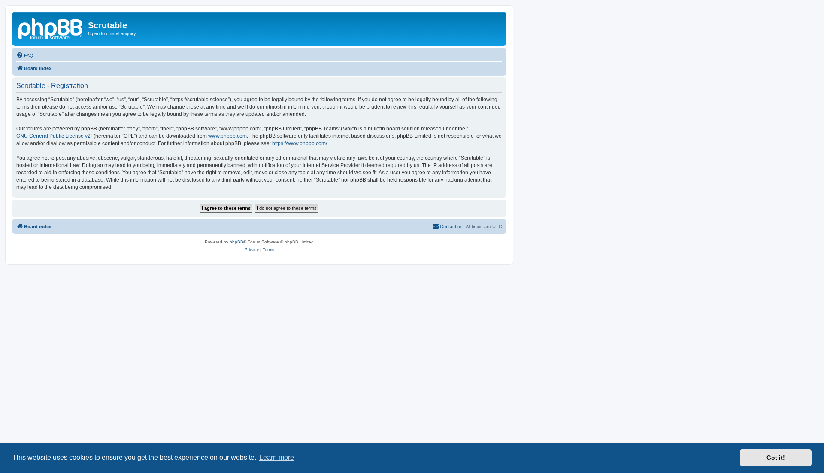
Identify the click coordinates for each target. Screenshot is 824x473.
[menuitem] (24, 55)
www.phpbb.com (227, 136)
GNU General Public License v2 (53, 136)
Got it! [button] (775, 457)
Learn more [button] (276, 457)
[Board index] (51, 28)
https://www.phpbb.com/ (299, 143)
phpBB (236, 242)
